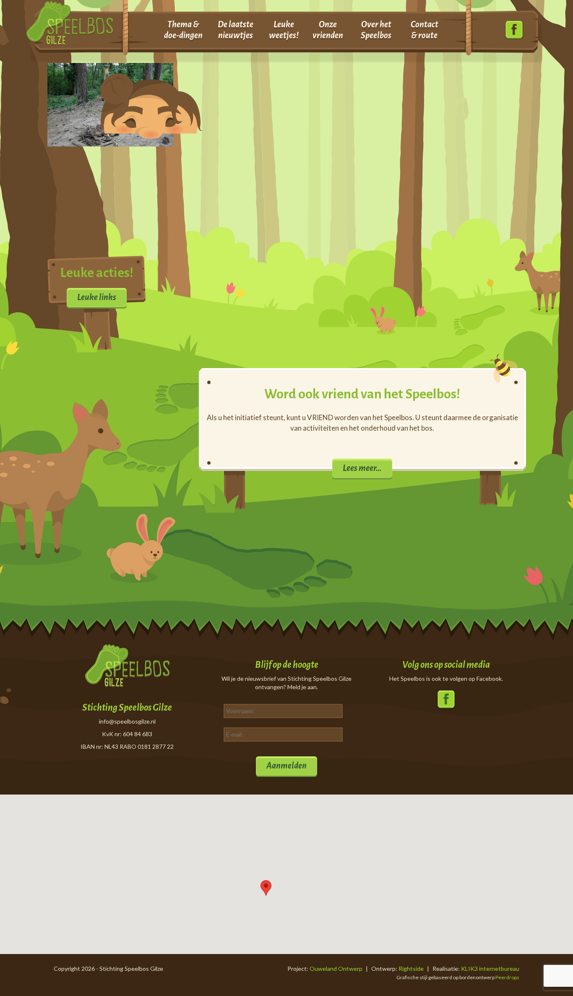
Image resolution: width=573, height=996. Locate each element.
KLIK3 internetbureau (490, 968)
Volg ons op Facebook (514, 30)
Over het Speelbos (376, 30)
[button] (265, 888)
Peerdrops (507, 977)
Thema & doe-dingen (183, 30)
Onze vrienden (328, 30)
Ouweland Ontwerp (336, 968)
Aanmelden (286, 765)
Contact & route (424, 30)
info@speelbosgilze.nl (127, 721)
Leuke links (96, 297)
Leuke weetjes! (284, 30)
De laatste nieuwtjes (235, 30)
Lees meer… (362, 468)
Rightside (411, 968)
